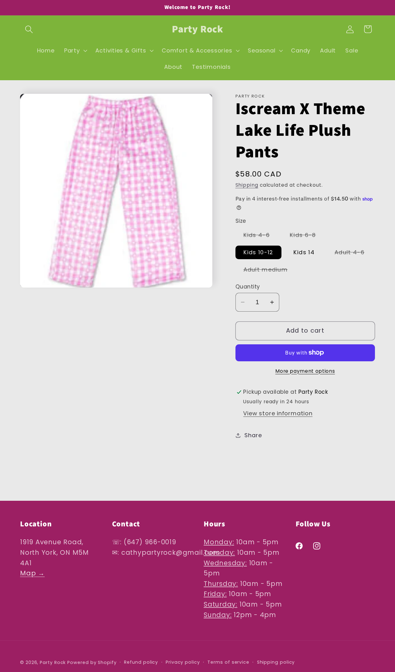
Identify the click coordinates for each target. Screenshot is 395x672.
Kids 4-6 (260, 236)
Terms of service (228, 662)
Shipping (246, 185)
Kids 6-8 (307, 236)
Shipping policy (276, 662)
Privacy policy (183, 662)
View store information (277, 413)
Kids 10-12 (258, 252)
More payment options (305, 371)
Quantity (247, 286)
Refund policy (141, 662)
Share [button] (253, 435)
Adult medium (269, 270)
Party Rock (53, 662)
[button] (29, 29)
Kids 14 (303, 252)
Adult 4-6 (353, 253)
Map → (32, 573)
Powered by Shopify (91, 662)
